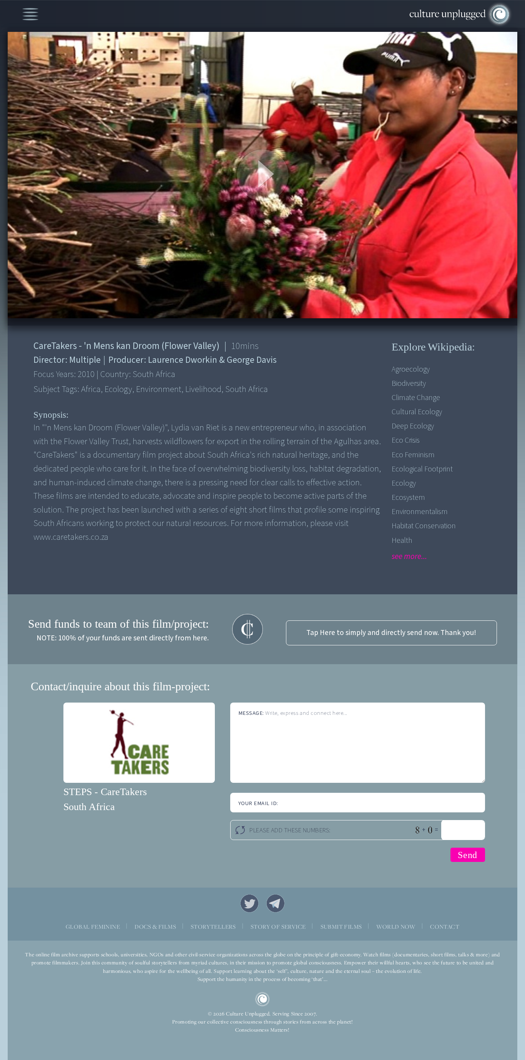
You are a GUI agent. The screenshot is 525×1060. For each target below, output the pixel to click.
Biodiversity (409, 383)
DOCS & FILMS (155, 927)
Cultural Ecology (417, 412)
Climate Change (416, 397)
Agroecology (411, 369)
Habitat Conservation (424, 526)
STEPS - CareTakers (105, 791)
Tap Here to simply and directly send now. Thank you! (391, 632)
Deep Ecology (413, 426)
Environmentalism (420, 511)
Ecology (404, 483)
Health (402, 540)
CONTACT (444, 927)
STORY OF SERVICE (278, 927)
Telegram (275, 903)
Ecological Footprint (422, 469)
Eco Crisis (406, 440)
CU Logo (262, 999)
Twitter (249, 903)
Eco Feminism (413, 455)
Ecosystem (408, 497)
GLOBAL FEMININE (93, 927)
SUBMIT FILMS (341, 927)
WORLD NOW (395, 927)
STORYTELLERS (213, 927)
